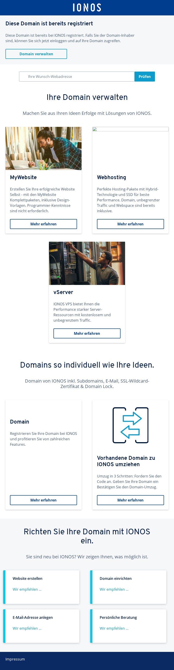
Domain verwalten (36, 53)
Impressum (15, 659)
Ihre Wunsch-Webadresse (50, 76)
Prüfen (145, 76)
